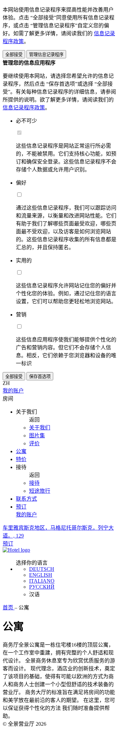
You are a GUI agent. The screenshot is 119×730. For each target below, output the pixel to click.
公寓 (21, 451)
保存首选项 (40, 376)
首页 (9, 607)
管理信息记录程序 (46, 54)
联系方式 (26, 499)
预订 (21, 507)
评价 (34, 443)
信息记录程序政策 (24, 107)
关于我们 (39, 427)
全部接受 (13, 54)
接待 (34, 483)
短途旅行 (39, 491)
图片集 (37, 435)
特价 (21, 459)
